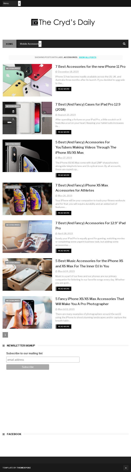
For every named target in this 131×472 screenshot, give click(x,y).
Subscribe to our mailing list (24, 353)
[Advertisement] (65, 402)
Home (9, 44)
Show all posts (87, 57)
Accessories (13, 68)
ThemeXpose (24, 468)
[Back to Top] (125, 467)
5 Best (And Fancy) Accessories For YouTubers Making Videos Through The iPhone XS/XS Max (85, 147)
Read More (64, 89)
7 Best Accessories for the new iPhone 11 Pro (90, 67)
